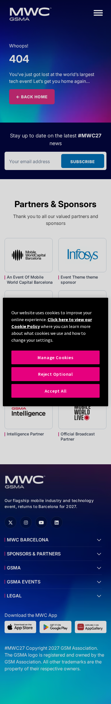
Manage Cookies (55, 357)
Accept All (56, 391)
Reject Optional (55, 374)
